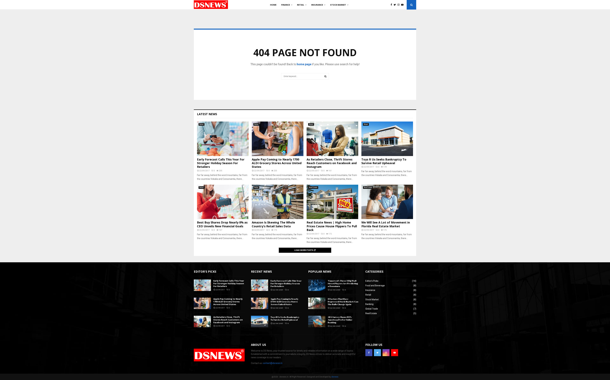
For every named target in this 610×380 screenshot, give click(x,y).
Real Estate (313, 187)
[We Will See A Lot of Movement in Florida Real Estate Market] (387, 202)
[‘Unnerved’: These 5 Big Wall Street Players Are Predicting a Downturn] (316, 285)
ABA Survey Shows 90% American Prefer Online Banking (340, 320)
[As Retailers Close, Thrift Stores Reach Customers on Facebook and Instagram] (332, 139)
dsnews (334, 377)
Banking (369, 304)
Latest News (207, 114)
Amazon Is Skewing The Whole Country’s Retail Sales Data (273, 224)
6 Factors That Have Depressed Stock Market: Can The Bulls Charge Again (343, 301)
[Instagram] (399, 5)
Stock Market (338, 4)
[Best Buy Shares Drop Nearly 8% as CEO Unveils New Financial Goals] (223, 202)
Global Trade (371, 308)
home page (304, 64)
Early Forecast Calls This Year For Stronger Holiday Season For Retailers (220, 163)
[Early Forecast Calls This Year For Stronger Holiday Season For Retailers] (223, 139)
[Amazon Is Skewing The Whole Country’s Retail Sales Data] (277, 202)
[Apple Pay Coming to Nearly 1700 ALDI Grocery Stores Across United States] (277, 139)
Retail (300, 4)
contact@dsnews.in (272, 363)
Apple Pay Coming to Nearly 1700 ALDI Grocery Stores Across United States (277, 163)
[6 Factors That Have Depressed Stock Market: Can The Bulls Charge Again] (316, 303)
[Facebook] (392, 5)
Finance (285, 4)
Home (273, 4)
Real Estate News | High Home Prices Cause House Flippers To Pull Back (332, 226)
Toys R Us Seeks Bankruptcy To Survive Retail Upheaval (383, 161)
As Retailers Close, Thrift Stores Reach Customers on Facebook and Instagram (332, 163)
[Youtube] (403, 5)
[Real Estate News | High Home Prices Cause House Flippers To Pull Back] (332, 202)
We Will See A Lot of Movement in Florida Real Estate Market (385, 224)
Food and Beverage (375, 285)
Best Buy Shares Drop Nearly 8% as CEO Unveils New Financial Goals (222, 224)
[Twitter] (395, 5)
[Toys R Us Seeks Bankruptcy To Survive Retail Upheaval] (387, 139)
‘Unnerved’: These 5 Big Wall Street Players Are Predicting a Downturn (343, 283)
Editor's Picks (371, 281)
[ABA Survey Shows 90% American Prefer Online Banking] (316, 321)
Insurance (317, 4)
